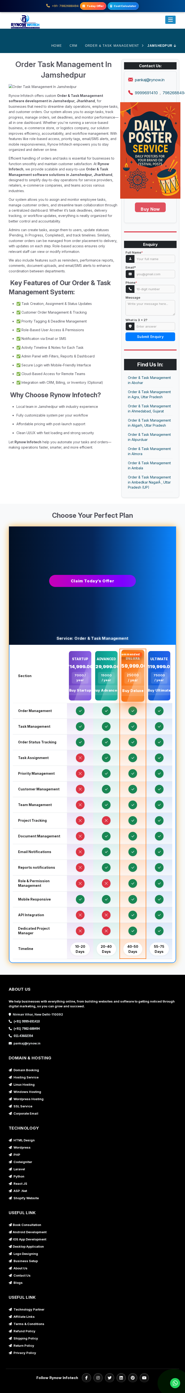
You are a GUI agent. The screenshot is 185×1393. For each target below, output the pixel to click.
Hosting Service (26, 1077)
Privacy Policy (24, 1353)
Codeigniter (22, 1162)
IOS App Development (29, 1239)
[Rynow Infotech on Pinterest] (132, 1377)
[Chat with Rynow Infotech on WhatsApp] (174, 1383)
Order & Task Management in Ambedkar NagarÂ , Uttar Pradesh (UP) (149, 482)
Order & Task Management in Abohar (149, 380)
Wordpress (22, 1147)
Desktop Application (28, 1246)
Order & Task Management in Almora (149, 451)
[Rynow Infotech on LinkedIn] (121, 1377)
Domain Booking (26, 1070)
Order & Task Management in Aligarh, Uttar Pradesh (149, 422)
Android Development (29, 1232)
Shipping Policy (25, 1338)
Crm (74, 45)
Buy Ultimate (159, 690)
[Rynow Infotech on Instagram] (98, 1377)
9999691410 (146, 92)
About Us (20, 1268)
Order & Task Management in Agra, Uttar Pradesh (149, 394)
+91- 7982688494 (65, 6)
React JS (20, 1183)
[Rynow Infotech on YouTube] (144, 1377)
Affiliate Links (24, 1317)
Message (133, 297)
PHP (16, 1155)
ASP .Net (20, 1191)
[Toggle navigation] (170, 20)
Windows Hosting (27, 1092)
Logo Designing (25, 1254)
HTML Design (24, 1140)
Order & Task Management (112, 45)
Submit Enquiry (150, 337)
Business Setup (25, 1261)
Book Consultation (27, 1225)
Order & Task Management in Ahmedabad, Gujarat (149, 408)
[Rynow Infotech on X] (109, 1377)
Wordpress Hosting (28, 1099)
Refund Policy (24, 1331)
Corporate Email (25, 1113)
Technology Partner (28, 1309)
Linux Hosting (24, 1084)
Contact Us (22, 1275)
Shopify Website (26, 1198)
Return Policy (23, 1345)
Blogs (18, 1283)
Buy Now (150, 209)
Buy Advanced (106, 690)
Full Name (134, 252)
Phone (131, 282)
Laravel (19, 1169)
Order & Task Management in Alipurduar (149, 437)
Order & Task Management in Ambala (149, 465)
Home (56, 45)
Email (131, 267)
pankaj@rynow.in (150, 79)
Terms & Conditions (28, 1324)
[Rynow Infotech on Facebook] (86, 1377)
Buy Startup (80, 690)
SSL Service (22, 1106)
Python (18, 1176)
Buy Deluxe (132, 691)
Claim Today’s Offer (92, 581)
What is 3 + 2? (136, 320)
